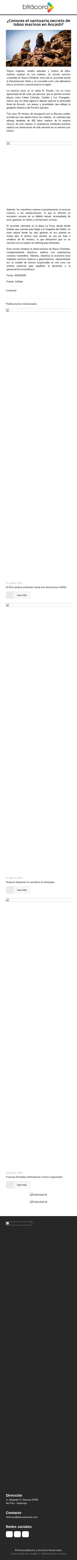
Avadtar (34, 1553)
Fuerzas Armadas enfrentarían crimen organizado (34, 1176)
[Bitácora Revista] (38, 7)
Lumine (62, 1553)
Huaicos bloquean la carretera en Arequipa (30, 882)
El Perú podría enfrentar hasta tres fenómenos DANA (36, 587)
